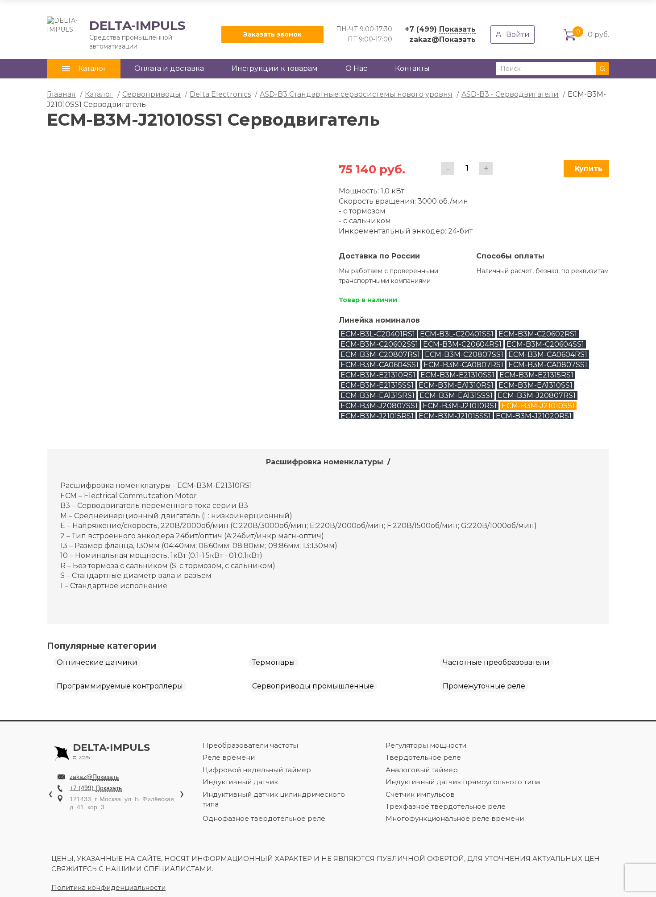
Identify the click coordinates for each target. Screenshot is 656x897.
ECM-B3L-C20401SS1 (457, 334)
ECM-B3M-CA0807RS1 (463, 364)
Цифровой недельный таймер (257, 770)
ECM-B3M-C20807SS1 (464, 354)
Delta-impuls (111, 752)
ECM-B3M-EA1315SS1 (456, 395)
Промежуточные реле (484, 686)
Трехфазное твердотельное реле (446, 806)
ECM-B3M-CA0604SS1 (379, 364)
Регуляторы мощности (426, 745)
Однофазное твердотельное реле (264, 818)
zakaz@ (442, 39)
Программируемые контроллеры (120, 686)
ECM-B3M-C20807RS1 (380, 354)
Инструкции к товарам (275, 68)
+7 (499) (440, 29)
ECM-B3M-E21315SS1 (377, 385)
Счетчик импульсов (420, 794)
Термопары (273, 662)
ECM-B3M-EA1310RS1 (456, 385)
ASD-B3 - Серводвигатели (510, 94)
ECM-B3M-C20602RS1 (537, 334)
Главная (61, 94)
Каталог (99, 94)
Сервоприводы (151, 94)
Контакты (412, 68)
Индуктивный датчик (240, 782)
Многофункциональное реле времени (455, 818)
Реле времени (229, 757)
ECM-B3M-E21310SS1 (457, 375)
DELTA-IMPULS (116, 34)
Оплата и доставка (169, 68)
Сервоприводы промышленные (313, 686)
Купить (588, 168)
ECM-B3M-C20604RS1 (462, 344)
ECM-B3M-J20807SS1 (379, 405)
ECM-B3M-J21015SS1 (455, 416)
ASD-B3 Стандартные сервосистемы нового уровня (356, 94)
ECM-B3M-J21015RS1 (377, 416)
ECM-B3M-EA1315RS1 (377, 395)
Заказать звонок (272, 34)
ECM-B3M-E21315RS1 (536, 375)
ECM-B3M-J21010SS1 (538, 405)
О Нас (356, 68)
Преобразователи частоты (250, 745)
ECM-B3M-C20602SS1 (379, 344)
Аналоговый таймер (422, 770)
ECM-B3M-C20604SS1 (545, 344)
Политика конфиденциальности (108, 887)
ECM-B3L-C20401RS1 (377, 334)
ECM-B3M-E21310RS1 (377, 375)
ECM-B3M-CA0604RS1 (547, 354)
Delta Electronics (220, 94)
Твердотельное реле (423, 757)
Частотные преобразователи (496, 662)
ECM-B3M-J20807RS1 (537, 395)
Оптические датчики (97, 662)
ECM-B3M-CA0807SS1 (547, 364)
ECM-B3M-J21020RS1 (534, 416)
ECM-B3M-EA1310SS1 (535, 385)
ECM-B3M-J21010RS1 (460, 405)
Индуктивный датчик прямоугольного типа (463, 782)
